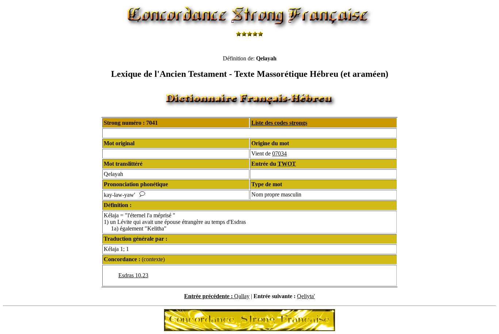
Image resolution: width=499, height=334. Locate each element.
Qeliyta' (306, 296)
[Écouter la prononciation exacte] (142, 195)
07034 (279, 153)
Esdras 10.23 (133, 275)
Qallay (242, 296)
